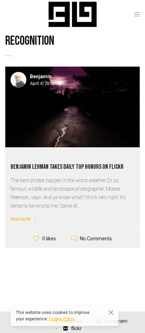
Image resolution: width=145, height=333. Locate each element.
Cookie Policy (62, 318)
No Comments (96, 238)
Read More (21, 219)
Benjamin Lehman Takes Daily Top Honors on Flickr (67, 167)
